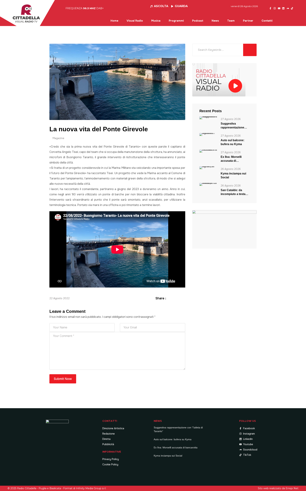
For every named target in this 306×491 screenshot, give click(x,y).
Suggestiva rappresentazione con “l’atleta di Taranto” (232, 126)
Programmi (176, 20)
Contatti (267, 20)
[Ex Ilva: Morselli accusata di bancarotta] (208, 151)
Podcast (197, 20)
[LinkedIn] (179, 298)
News (215, 20)
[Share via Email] (183, 298)
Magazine (58, 138)
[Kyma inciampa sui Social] (208, 168)
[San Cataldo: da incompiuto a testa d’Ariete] (208, 184)
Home (114, 20)
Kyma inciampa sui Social (233, 175)
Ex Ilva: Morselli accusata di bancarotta (231, 159)
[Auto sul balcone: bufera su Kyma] (208, 134)
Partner (248, 20)
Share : (160, 298)
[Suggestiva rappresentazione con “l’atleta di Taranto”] (208, 118)
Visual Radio (135, 20)
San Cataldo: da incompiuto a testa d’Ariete (233, 192)
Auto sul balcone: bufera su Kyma (232, 142)
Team (231, 20)
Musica (155, 20)
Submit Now (63, 379)
